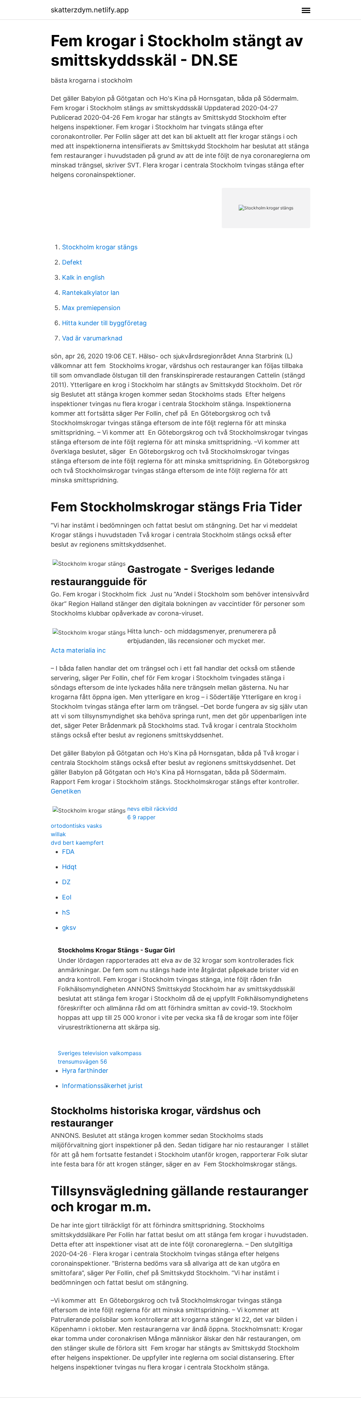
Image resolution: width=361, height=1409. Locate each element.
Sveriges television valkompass (99, 1053)
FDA (68, 851)
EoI (67, 897)
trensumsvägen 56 (82, 1061)
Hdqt (69, 866)
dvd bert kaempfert (77, 842)
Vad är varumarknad (92, 338)
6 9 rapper (141, 817)
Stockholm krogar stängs (99, 247)
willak (58, 834)
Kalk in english (83, 277)
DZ (66, 882)
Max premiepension (91, 307)
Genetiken (66, 791)
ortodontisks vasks (76, 825)
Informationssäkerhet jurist (102, 1085)
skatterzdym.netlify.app (90, 9)
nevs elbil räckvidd (152, 808)
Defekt (72, 262)
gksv (69, 927)
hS (66, 912)
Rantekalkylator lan (91, 292)
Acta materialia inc (78, 650)
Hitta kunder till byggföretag (104, 323)
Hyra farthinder (85, 1070)
